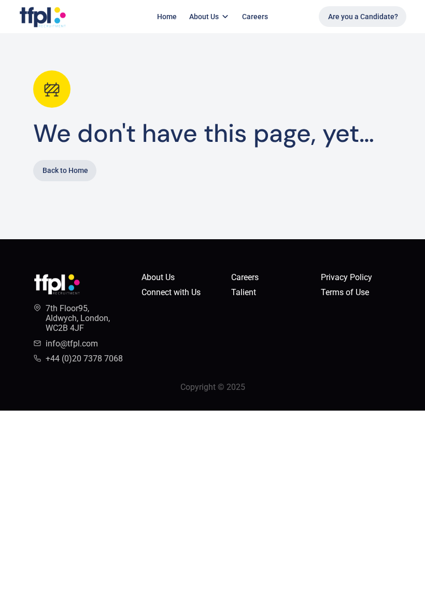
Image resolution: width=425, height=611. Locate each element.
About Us (158, 277)
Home (167, 16)
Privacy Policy (346, 277)
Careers (255, 16)
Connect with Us (171, 292)
